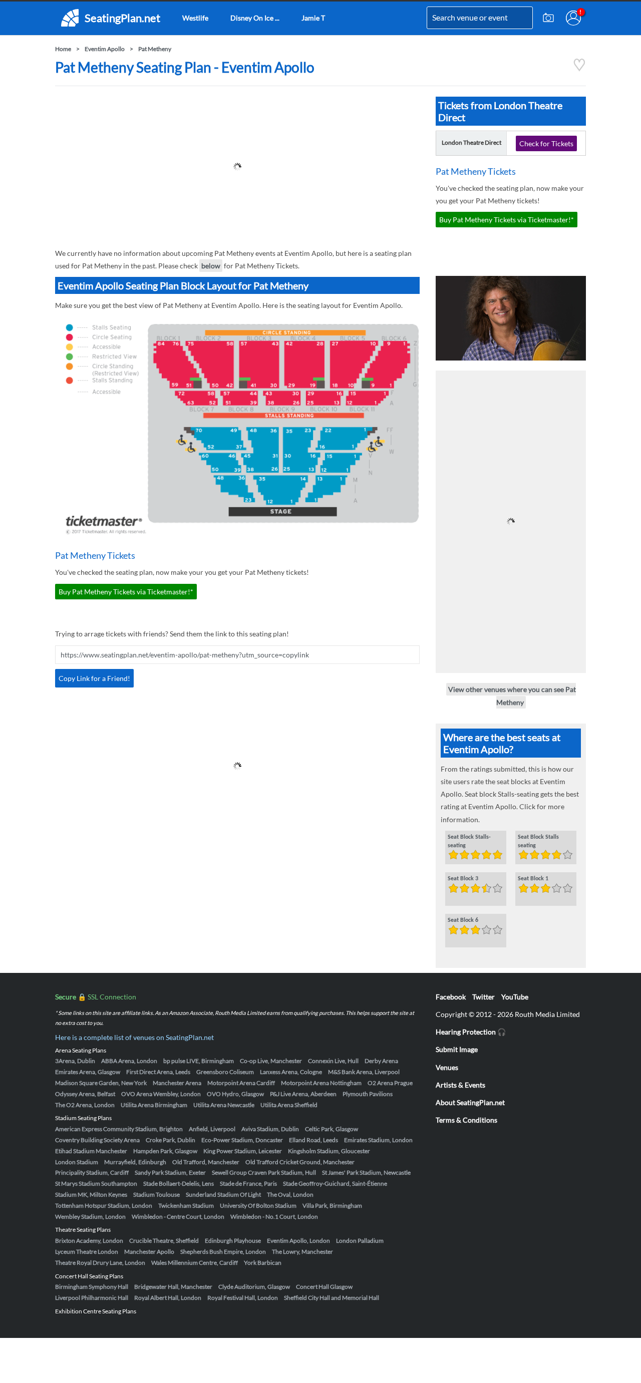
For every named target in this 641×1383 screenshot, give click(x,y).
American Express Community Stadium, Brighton (119, 1129)
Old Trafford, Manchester (205, 1162)
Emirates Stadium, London (378, 1140)
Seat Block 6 (463, 920)
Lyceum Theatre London (86, 1251)
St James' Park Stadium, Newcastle (366, 1172)
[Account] (573, 18)
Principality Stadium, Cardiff (92, 1172)
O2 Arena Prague (390, 1083)
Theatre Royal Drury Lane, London (100, 1262)
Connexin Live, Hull (333, 1061)
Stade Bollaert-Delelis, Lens (178, 1183)
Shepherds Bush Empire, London (223, 1251)
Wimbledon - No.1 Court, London (274, 1216)
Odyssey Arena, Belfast (85, 1094)
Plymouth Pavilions (368, 1094)
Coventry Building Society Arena (97, 1140)
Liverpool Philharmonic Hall (91, 1297)
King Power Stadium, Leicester (242, 1151)
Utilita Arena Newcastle (223, 1105)
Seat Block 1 (533, 879)
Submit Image (457, 1049)
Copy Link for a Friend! (94, 678)
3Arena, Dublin (75, 1061)
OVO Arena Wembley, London (161, 1094)
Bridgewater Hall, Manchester (173, 1286)
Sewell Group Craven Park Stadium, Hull (264, 1172)
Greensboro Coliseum (225, 1072)
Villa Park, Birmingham (332, 1205)
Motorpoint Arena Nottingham (321, 1083)
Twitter (483, 996)
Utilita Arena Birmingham (154, 1105)
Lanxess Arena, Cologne (291, 1072)
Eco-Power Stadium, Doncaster (242, 1140)
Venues (447, 1067)
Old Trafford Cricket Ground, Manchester (300, 1162)
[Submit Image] (548, 18)
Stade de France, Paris (248, 1183)
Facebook (451, 996)
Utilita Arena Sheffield (288, 1105)
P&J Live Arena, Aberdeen (303, 1094)
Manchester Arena (177, 1083)
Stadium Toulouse (156, 1194)
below (210, 265)
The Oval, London (290, 1194)
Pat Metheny (154, 49)
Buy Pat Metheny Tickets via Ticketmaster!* (126, 591)
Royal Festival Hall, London (242, 1297)
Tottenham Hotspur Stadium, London (103, 1205)
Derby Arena (381, 1061)
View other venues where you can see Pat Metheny (512, 695)
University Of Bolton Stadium (258, 1205)
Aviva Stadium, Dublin (270, 1129)
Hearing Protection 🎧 (471, 1031)
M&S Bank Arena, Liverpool (364, 1072)
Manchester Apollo (149, 1251)
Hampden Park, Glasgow (165, 1151)
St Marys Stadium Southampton (96, 1183)
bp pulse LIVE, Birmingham (198, 1061)
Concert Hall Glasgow (324, 1286)
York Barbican (262, 1262)
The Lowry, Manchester (302, 1251)
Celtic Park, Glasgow (331, 1129)
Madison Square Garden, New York (101, 1083)
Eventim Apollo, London (298, 1240)
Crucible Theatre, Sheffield (164, 1240)
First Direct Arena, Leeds (158, 1072)
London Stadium (76, 1162)
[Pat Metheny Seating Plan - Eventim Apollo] (579, 69)
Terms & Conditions (466, 1120)
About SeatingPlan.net (470, 1102)
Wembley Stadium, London (90, 1216)
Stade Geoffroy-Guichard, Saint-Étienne (335, 1183)
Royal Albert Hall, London (167, 1297)
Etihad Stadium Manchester (91, 1151)
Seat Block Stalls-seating (469, 841)
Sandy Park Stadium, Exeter (170, 1172)
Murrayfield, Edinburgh (135, 1162)
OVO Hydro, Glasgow (235, 1094)
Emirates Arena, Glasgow (87, 1072)
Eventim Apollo (105, 49)
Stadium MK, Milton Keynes (91, 1194)
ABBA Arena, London (129, 1061)
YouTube (514, 996)
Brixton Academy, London (89, 1240)
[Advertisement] (237, 167)
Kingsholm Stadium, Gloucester (329, 1151)
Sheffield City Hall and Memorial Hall (331, 1297)
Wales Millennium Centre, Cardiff (194, 1262)
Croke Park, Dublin (170, 1140)
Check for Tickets (546, 143)
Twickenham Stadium (186, 1205)
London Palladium (360, 1240)
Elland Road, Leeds (313, 1140)
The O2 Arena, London (85, 1105)
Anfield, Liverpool (212, 1129)
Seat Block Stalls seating (538, 841)
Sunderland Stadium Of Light (223, 1194)
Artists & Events (460, 1085)
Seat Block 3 (463, 879)
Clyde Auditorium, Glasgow (254, 1286)
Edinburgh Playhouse (233, 1240)
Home (63, 49)
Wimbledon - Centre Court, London (178, 1216)
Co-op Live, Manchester (271, 1061)
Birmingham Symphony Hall (91, 1286)
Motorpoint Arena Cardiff (241, 1083)
